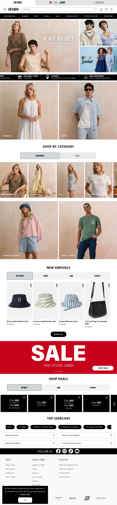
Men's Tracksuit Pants (25, 427)
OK (25, 500)
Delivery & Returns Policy (68, 465)
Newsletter (36, 485)
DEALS (46, 16)
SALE (58, 16)
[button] (4, 9)
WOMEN (25, 16)
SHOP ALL (58, 334)
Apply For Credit (38, 465)
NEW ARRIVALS (10, 16)
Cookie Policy (25, 494)
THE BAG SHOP (72, 16)
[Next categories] (113, 181)
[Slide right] (107, 303)
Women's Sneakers (51, 427)
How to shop (10, 477)
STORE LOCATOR (91, 16)
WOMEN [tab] (40, 155)
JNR (71, 275)
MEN (36, 16)
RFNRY (24, 387)
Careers (35, 481)
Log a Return (10, 469)
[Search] (94, 9)
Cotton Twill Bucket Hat (44, 321)
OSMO (97, 275)
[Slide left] (9, 303)
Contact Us (10, 473)
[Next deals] (114, 403)
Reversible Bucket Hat (18, 321)
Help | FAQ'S (10, 465)
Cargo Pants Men (76, 427)
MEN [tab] (77, 155)
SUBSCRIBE (108, 16)
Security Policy (64, 477)
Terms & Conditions (66, 469)
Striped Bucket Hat (68, 321)
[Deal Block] (14, 404)
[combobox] (59, 9)
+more (34, 469)
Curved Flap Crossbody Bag (96, 322)
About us (35, 473)
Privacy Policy (64, 473)
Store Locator (37, 477)
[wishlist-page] (106, 9)
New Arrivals (98, 427)
